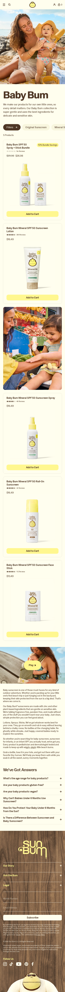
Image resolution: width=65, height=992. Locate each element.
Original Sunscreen (36, 127)
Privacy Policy (40, 935)
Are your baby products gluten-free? (23, 785)
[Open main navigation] (4, 5)
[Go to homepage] (32, 850)
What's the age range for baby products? (25, 778)
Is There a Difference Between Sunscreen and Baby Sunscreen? (28, 819)
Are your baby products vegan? (20, 791)
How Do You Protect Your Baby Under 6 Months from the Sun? (29, 809)
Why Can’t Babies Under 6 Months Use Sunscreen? (24, 800)
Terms (18, 935)
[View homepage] (32, 5)
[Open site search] (9, 5)
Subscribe (32, 918)
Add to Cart (32, 214)
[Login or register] (54, 5)
